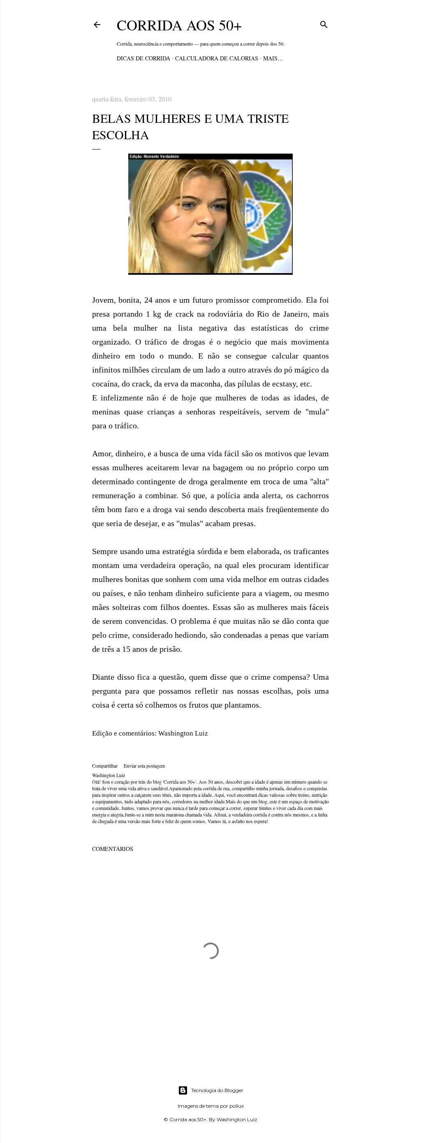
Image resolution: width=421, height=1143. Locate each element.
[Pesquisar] (324, 23)
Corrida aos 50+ (179, 24)
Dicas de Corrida (143, 58)
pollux (236, 1106)
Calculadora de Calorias (216, 58)
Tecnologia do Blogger (217, 1090)
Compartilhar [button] (105, 765)
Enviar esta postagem (144, 765)
